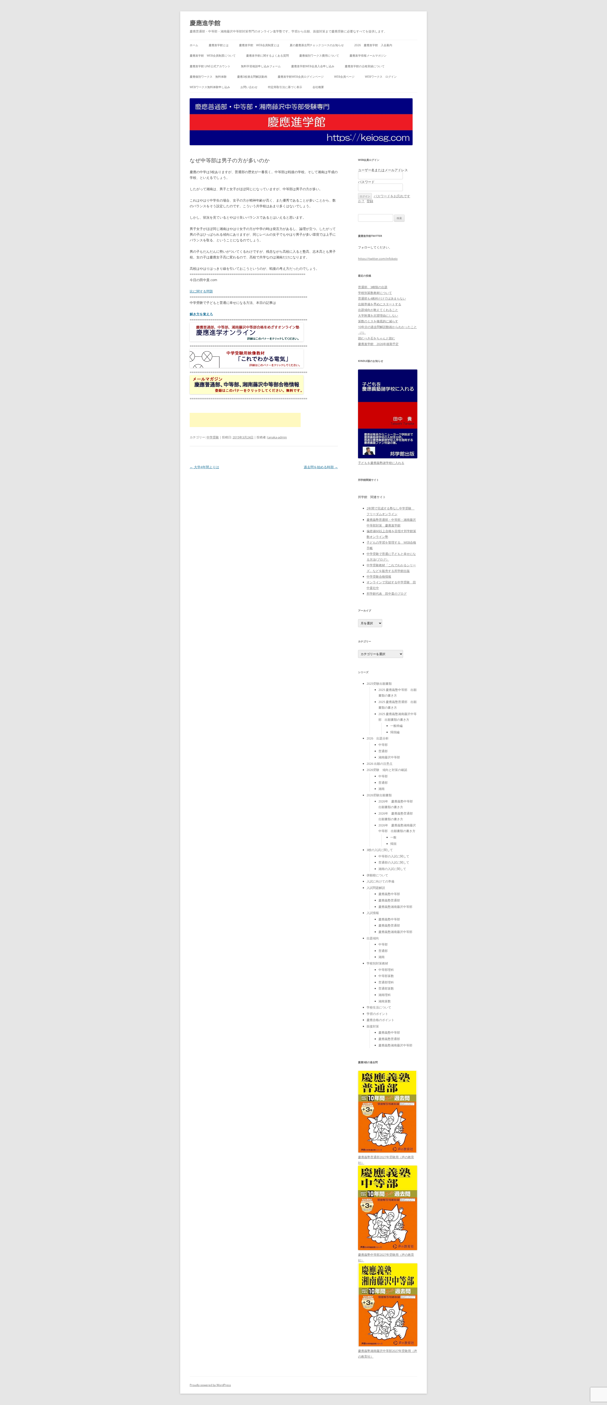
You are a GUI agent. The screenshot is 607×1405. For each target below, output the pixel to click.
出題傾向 (373, 938)
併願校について (377, 875)
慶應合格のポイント (380, 1020)
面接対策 (373, 1026)
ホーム (194, 45)
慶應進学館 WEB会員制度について (213, 56)
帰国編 (395, 732)
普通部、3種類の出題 (372, 287)
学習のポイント (377, 1014)
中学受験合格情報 (379, 576)
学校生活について (379, 1007)
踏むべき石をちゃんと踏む (376, 338)
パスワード (366, 182)
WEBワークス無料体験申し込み (210, 87)
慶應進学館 (205, 22)
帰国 (393, 844)
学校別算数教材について (375, 293)
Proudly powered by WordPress (210, 1385)
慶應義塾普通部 (389, 900)
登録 (370, 201)
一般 (393, 837)
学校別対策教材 (377, 963)
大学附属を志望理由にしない (378, 315)
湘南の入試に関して (392, 869)
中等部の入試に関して (393, 856)
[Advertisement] (245, 420)
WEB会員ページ (344, 77)
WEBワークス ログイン (381, 77)
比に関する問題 (201, 291)
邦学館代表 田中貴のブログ (387, 593)
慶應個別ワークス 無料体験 (208, 77)
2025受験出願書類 (379, 683)
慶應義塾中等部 (389, 894)
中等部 (383, 745)
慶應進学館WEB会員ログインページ (301, 77)
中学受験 (213, 437)
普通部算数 (386, 988)
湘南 (381, 789)
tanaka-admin (277, 437)
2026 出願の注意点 (379, 763)
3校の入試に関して (380, 850)
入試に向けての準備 (380, 881)
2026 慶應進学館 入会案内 (373, 45)
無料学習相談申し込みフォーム (261, 66)
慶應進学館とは (219, 45)
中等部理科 (386, 970)
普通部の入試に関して (393, 862)
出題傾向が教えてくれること (378, 310)
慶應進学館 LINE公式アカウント (210, 66)
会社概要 (318, 87)
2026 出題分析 (378, 738)
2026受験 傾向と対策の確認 (387, 770)
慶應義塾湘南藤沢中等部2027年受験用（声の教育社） (387, 1354)
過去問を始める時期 (321, 467)
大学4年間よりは (204, 467)
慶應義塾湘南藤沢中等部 (395, 907)
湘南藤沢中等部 (389, 757)
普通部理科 (386, 982)
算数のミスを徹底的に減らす (378, 321)
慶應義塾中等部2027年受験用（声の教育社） (386, 1257)
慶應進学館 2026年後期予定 (378, 344)
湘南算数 (384, 1001)
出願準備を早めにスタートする (379, 304)
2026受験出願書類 (379, 795)
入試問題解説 (376, 888)
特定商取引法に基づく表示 (285, 87)
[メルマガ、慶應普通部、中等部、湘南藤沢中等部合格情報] (247, 393)
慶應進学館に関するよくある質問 (267, 56)
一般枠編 (396, 726)
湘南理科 (384, 995)
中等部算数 (386, 976)
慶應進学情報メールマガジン (367, 56)
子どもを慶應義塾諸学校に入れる (381, 463)
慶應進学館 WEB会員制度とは (259, 45)
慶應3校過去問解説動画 (252, 77)
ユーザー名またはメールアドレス (383, 170)
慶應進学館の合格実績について (365, 66)
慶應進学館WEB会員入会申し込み (312, 66)
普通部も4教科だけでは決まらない (382, 298)
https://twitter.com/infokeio (378, 259)
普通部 (383, 751)
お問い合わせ (249, 87)
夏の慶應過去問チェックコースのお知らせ (317, 45)
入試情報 (373, 913)
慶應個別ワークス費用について (319, 56)
